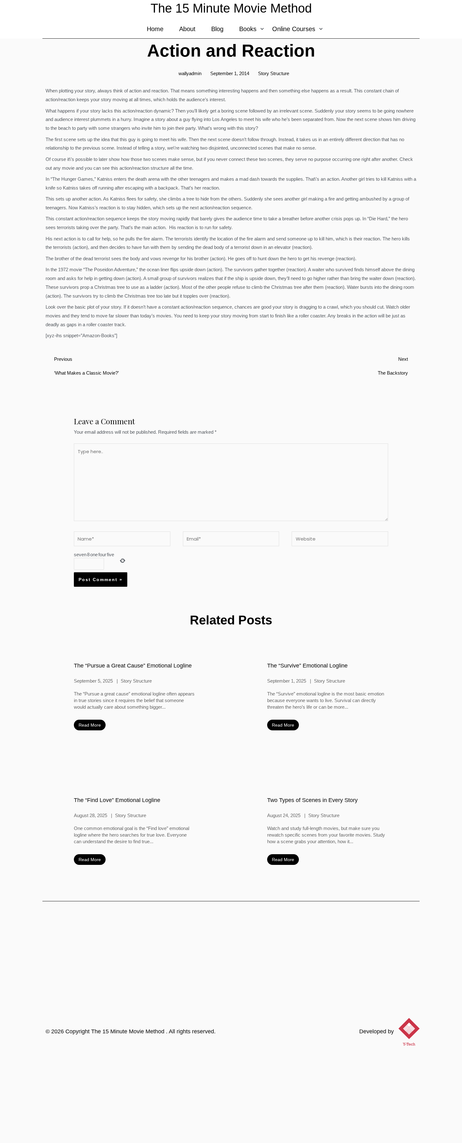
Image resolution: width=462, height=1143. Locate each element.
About (187, 29)
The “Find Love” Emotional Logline (117, 800)
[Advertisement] (231, 1096)
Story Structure (273, 73)
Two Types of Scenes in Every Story (312, 800)
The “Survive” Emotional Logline (307, 665)
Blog (217, 29)
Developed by (376, 1031)
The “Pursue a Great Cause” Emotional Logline (133, 665)
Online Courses (293, 29)
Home (155, 29)
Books (247, 29)
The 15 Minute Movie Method (128, 1031)
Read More (90, 725)
